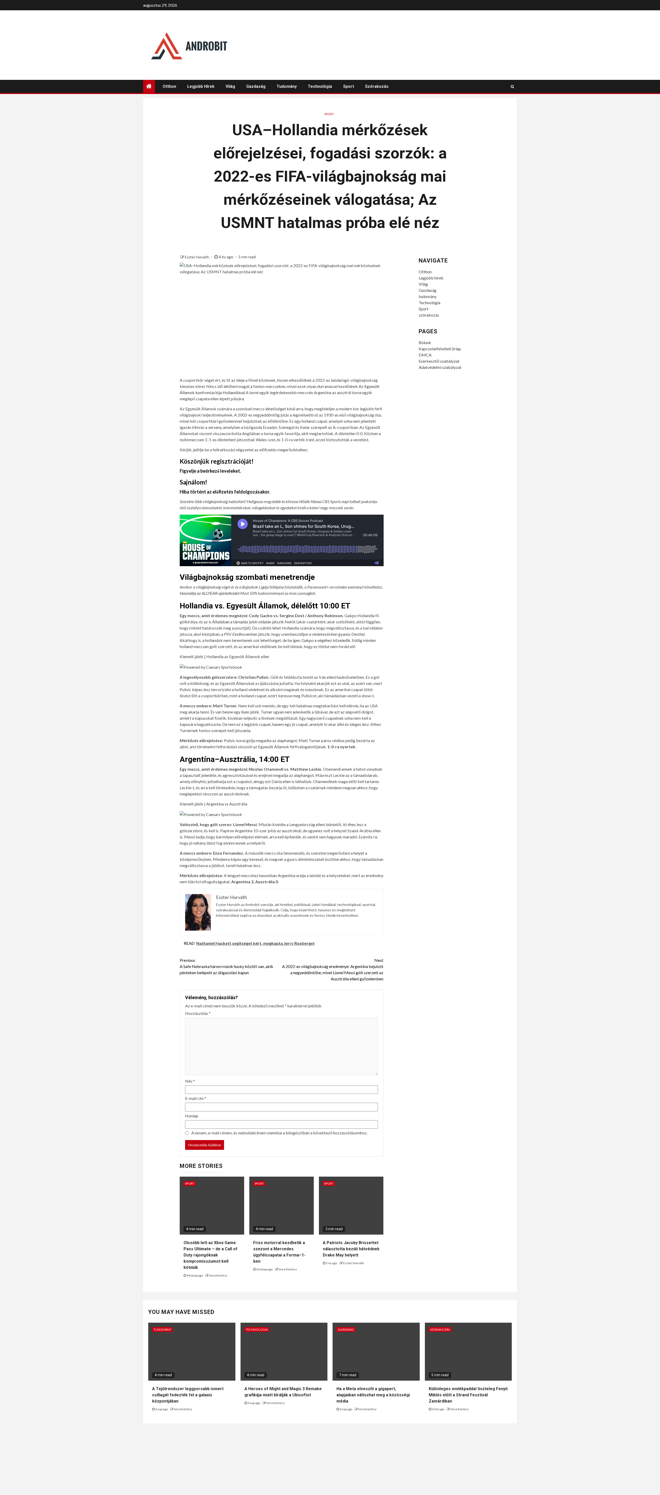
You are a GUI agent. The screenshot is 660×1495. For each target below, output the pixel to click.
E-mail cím (195, 1098)
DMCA (425, 354)
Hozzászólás (198, 1013)
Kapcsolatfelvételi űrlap (440, 348)
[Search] (512, 86)
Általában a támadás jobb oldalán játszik (248, 621)
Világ (230, 86)
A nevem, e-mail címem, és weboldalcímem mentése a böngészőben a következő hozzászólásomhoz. (279, 1132)
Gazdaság (256, 86)
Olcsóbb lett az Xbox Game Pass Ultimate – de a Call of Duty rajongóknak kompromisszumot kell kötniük (210, 1255)
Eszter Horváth (197, 257)
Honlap (191, 1115)
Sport (348, 86)
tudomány (287, 86)
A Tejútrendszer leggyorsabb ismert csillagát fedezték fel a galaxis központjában (188, 1395)
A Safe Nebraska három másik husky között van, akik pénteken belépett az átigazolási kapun (226, 966)
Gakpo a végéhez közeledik (326, 640)
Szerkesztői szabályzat (439, 361)
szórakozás (377, 86)
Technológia (320, 86)
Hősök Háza (309, 501)
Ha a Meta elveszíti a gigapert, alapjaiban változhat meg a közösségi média (373, 1395)
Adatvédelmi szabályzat (440, 367)
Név (190, 1080)
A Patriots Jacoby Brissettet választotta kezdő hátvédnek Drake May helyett (351, 1249)
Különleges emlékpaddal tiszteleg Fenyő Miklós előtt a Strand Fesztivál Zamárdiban (468, 1395)
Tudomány (162, 1329)
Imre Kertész (218, 1275)
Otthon (169, 86)
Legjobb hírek (200, 86)
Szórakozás (440, 1329)
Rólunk (425, 342)
